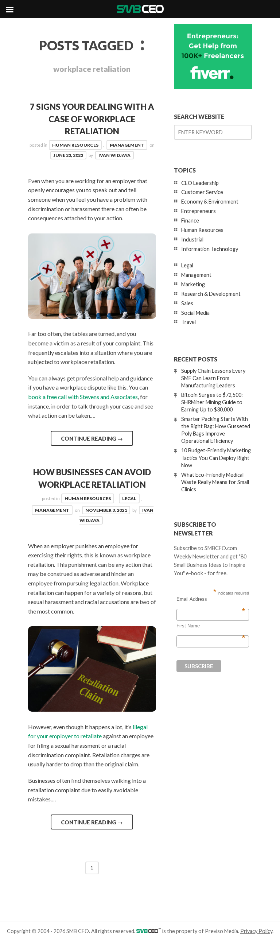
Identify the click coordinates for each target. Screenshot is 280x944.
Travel (188, 322)
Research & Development (211, 294)
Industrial (192, 239)
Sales (187, 303)
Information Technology (209, 249)
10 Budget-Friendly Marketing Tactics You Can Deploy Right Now (216, 457)
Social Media (195, 313)
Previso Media (221, 931)
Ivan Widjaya (114, 155)
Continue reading (92, 438)
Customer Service (202, 192)
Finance (190, 220)
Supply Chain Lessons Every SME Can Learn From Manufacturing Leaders (213, 378)
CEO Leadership (200, 183)
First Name (210, 625)
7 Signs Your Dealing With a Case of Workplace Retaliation (92, 119)
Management (127, 145)
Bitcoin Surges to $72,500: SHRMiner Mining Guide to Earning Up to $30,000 (212, 402)
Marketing (193, 284)
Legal (129, 498)
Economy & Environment (209, 201)
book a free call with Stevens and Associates (83, 396)
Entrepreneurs (198, 211)
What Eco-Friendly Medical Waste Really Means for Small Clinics (215, 482)
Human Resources (75, 145)
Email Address (210, 599)
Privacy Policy (256, 931)
